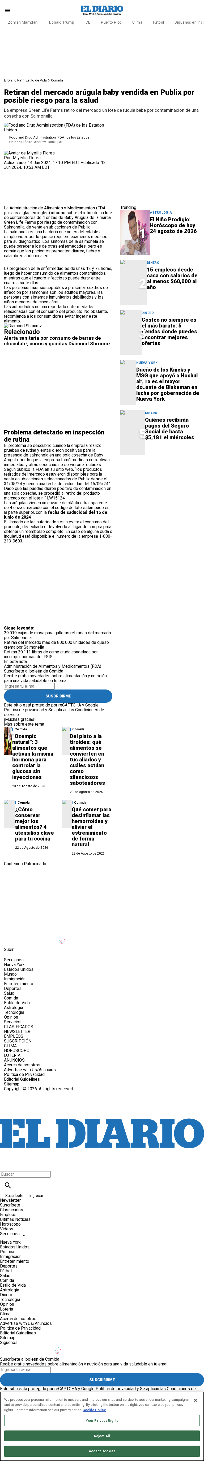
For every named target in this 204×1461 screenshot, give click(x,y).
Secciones (10, 1233)
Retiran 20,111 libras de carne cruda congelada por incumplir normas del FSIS (51, 654)
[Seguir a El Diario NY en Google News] (75, 937)
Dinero (153, 262)
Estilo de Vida (36, 80)
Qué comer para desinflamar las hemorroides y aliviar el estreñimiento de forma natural (91, 827)
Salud (9, 993)
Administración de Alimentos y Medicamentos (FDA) (52, 666)
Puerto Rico (111, 22)
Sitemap (11, 1084)
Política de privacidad (24, 709)
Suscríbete (14, 1195)
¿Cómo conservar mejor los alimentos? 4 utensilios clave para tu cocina (34, 824)
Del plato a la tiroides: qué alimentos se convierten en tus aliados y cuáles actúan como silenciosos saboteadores (87, 759)
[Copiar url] (16, 188)
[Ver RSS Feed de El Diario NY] (127, 937)
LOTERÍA (12, 1055)
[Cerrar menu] (6, 1165)
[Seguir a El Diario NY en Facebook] (10, 937)
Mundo (10, 974)
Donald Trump (61, 22)
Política (7, 1251)
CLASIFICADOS (18, 1026)
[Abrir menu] (8, 10)
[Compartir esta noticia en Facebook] (23, 172)
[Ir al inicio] (102, 888)
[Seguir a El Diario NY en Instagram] (36, 937)
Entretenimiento (18, 983)
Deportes (13, 988)
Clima (137, 22)
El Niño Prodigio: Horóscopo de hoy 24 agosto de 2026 (173, 225)
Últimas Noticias (15, 1219)
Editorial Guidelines (22, 1079)
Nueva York (147, 362)
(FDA (100, 207)
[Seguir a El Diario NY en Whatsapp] (114, 937)
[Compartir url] (10, 200)
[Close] (195, 1400)
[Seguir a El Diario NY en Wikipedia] (101, 937)
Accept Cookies (102, 1451)
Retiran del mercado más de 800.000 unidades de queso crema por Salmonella (56, 645)
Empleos (8, 1214)
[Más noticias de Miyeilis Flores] (29, 153)
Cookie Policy (94, 1410)
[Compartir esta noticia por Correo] (49, 172)
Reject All (102, 1436)
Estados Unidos (18, 969)
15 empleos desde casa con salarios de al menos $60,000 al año (172, 278)
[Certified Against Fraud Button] (23, 1093)
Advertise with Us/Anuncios (30, 1069)
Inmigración (15, 978)
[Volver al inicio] (102, 1110)
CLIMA (10, 1045)
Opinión (11, 1017)
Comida (57, 80)
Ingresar (36, 1195)
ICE (87, 22)
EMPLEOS (13, 1036)
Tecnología (14, 1012)
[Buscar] (8, 1185)
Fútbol (158, 22)
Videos (6, 1228)
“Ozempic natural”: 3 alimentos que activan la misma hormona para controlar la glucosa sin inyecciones (32, 756)
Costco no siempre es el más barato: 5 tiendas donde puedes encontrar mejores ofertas (169, 331)
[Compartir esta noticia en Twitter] (36, 172)
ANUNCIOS (14, 1060)
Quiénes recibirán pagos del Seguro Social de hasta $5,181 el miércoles (169, 429)
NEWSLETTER (17, 1031)
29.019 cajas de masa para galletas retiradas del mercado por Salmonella (57, 635)
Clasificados (11, 1209)
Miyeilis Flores (27, 157)
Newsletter (10, 1200)
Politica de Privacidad (24, 1074)
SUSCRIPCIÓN (17, 1041)
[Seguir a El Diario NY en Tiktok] (62, 937)
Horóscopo (10, 1224)
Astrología (161, 212)
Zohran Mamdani (23, 22)
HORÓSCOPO (16, 1050)
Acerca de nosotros (22, 1064)
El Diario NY (13, 80)
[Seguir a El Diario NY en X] (23, 937)
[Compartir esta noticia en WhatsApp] (10, 172)
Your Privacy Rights (102, 1421)
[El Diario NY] (102, 10)
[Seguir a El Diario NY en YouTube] (49, 937)
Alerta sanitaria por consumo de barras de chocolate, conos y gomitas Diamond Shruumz (57, 341)
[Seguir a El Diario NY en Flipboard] (88, 937)
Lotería (6, 1309)
